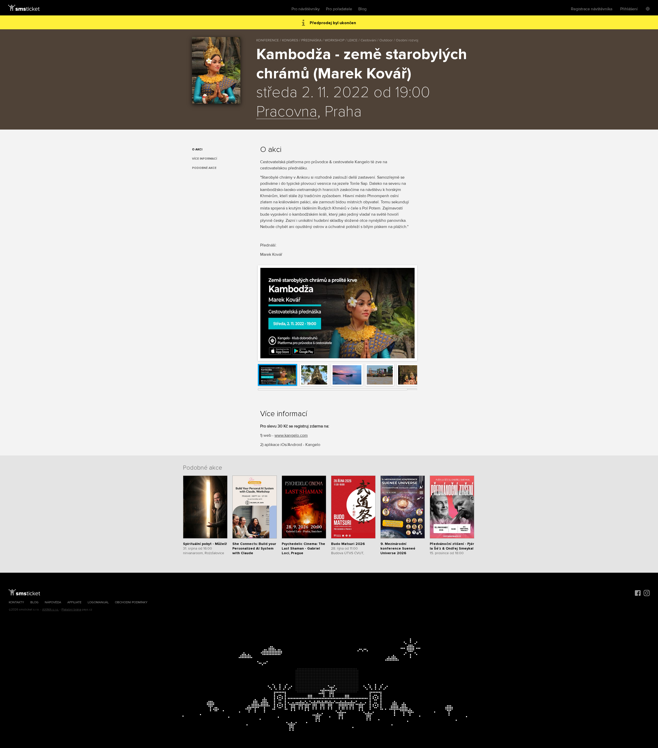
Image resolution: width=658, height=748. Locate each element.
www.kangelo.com (291, 435)
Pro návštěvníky (305, 9)
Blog (362, 9)
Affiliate (74, 602)
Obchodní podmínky (131, 602)
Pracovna (286, 112)
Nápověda (53, 602)
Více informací (204, 159)
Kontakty (16, 602)
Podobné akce (204, 168)
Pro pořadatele (339, 9)
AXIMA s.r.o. (50, 610)
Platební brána (71, 610)
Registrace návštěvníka (591, 9)
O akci (197, 149)
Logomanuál (98, 602)
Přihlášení (629, 9)
